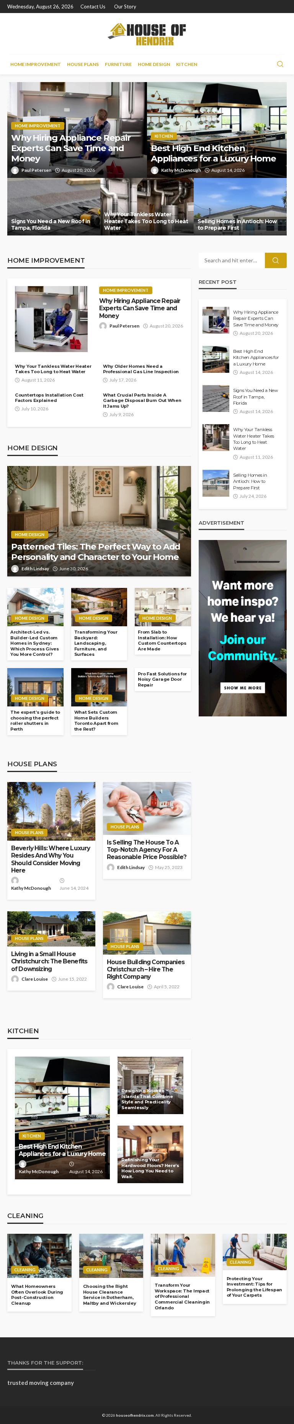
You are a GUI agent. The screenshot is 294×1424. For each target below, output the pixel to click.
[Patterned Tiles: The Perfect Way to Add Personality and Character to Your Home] (99, 521)
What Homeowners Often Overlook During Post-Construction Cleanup (37, 1295)
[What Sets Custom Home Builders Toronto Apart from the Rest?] (99, 687)
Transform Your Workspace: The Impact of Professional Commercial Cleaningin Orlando (182, 1296)
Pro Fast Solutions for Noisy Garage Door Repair (162, 679)
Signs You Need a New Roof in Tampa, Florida (50, 224)
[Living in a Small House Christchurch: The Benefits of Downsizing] (51, 929)
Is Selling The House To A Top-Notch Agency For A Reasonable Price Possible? (146, 850)
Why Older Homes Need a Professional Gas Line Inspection (141, 369)
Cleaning (25, 1269)
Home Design (154, 64)
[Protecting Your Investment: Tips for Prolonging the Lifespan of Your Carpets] (255, 1252)
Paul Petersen (36, 170)
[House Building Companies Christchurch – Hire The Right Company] (147, 932)
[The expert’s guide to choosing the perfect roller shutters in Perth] (35, 687)
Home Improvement (35, 64)
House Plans (83, 64)
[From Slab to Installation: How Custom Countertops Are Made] (163, 607)
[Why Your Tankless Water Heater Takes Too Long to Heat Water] (146, 206)
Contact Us (92, 6)
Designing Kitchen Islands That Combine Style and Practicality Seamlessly (147, 1099)
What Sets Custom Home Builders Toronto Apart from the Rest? (96, 721)
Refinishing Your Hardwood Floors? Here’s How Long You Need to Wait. (150, 1168)
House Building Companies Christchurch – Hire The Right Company (146, 969)
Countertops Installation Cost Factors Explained (49, 397)
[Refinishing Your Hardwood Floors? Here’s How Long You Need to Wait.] (150, 1154)
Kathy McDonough (181, 170)
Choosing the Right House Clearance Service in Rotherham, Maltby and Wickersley (109, 1295)
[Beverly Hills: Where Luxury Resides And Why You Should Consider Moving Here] (51, 811)
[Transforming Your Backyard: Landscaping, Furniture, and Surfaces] (99, 607)
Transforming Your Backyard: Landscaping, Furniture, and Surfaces (96, 643)
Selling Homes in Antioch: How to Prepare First (237, 224)
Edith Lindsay (35, 568)
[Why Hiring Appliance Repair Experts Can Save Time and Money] (51, 319)
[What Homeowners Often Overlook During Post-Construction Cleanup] (39, 1256)
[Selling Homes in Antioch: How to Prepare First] (240, 206)
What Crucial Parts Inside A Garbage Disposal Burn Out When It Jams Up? (142, 400)
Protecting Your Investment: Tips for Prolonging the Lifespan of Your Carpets (255, 1287)
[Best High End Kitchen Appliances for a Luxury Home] (217, 130)
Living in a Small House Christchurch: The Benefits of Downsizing (49, 961)
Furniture (118, 64)
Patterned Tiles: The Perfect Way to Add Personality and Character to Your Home (95, 552)
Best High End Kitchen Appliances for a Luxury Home (213, 153)
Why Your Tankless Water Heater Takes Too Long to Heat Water (146, 221)
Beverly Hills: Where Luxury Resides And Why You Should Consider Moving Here (50, 859)
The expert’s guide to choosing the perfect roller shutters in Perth (35, 721)
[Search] (280, 64)
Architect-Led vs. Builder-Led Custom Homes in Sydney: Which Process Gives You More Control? (34, 643)
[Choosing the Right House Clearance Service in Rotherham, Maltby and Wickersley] (111, 1256)
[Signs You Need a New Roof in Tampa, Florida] (53, 206)
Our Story (125, 6)
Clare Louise (34, 979)
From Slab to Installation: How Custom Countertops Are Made (162, 640)
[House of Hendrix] (147, 33)
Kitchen (186, 64)
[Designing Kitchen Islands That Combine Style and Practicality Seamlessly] (150, 1085)
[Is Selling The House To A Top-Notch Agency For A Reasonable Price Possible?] (147, 808)
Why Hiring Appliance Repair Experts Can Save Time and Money (71, 148)
